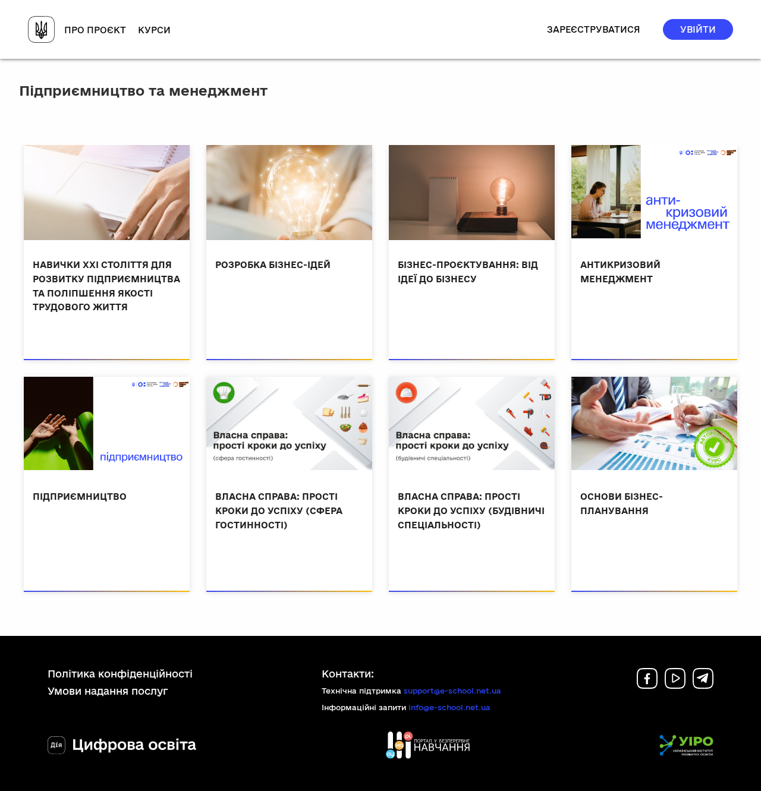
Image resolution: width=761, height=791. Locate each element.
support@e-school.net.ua (452, 690)
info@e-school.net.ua (449, 707)
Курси (154, 30)
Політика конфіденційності (120, 673)
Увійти (698, 29)
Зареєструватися (593, 29)
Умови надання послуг (108, 691)
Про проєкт (95, 30)
